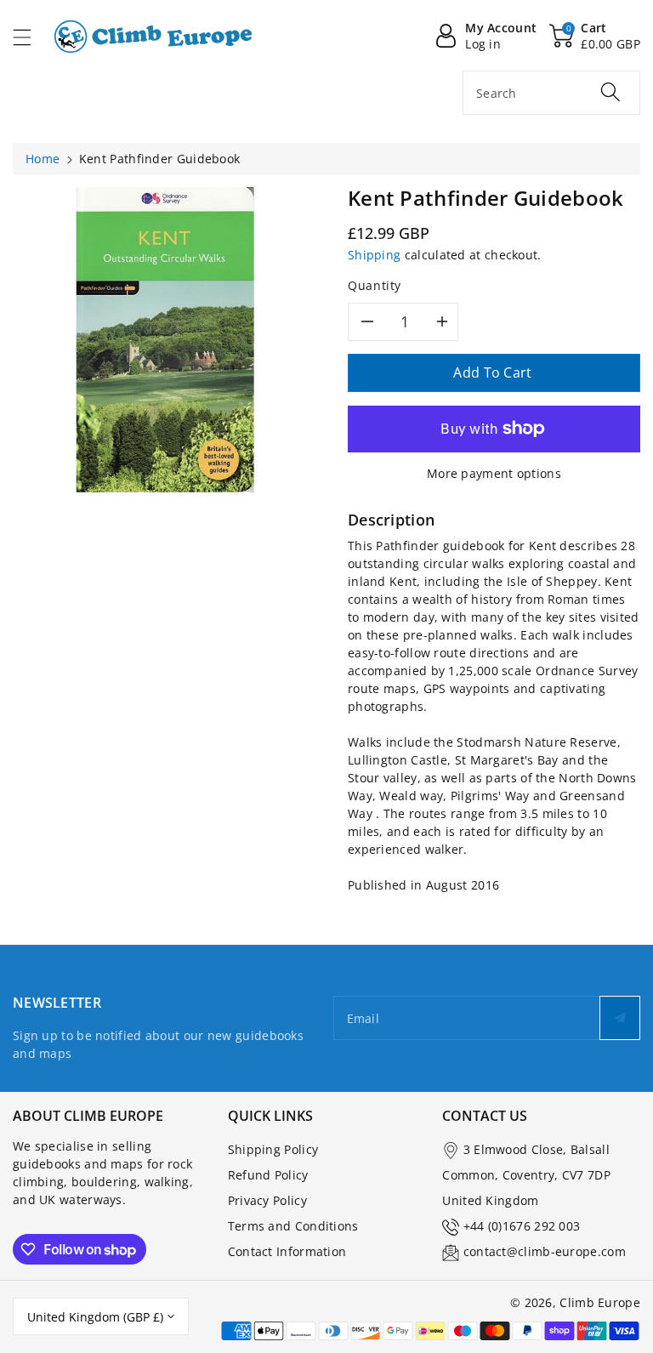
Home (43, 159)
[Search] (610, 92)
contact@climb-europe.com (544, 1251)
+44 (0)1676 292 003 (522, 1226)
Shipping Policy (273, 1149)
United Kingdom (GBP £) (95, 1317)
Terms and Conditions (293, 1226)
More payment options (494, 473)
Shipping (374, 255)
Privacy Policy (267, 1200)
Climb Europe (599, 1302)
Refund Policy (268, 1175)
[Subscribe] (619, 1018)
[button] (30, 37)
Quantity (374, 285)
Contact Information (287, 1251)
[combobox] (551, 92)
